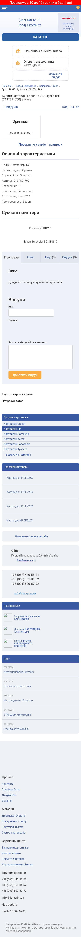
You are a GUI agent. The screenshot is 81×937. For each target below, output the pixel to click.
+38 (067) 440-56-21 (25, 575)
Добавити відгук (25, 375)
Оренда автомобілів (16, 728)
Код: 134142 (70, 107)
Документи (9, 795)
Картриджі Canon (14, 423)
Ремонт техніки (11, 853)
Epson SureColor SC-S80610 (40, 241)
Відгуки (69, 257)
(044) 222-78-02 (30, 25)
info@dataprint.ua (25, 593)
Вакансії (7, 800)
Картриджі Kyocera (15, 449)
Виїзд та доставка (13, 858)
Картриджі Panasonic (17, 444)
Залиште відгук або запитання (27, 342)
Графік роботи (10, 789)
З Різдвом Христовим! (17, 714)
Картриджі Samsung (16, 433)
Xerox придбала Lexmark (19, 671)
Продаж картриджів (25, 86)
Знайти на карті (26, 560)
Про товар (11, 257)
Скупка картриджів (13, 832)
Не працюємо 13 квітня (18, 700)
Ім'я (10, 306)
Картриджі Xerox (14, 438)
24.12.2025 (9, 710)
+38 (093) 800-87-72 (25, 584)
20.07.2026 (9, 667)
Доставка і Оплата (13, 815)
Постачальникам (12, 826)
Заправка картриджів (15, 847)
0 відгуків (11, 107)
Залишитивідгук (55, 76)
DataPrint (6, 86)
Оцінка (12, 320)
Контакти (8, 783)
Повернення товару (14, 821)
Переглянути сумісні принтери (40, 144)
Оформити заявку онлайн (31, 536)
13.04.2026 (9, 696)
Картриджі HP (12, 428)
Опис (30, 257)
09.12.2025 (9, 724)
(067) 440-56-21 (30, 20)
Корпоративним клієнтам (17, 864)
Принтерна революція (17, 686)
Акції (50, 257)
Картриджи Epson (48, 86)
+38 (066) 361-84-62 (25, 579)
